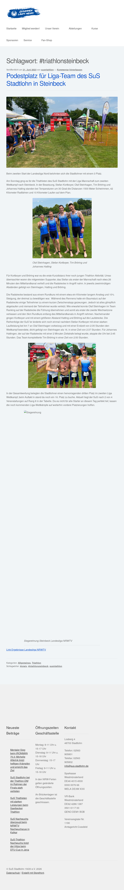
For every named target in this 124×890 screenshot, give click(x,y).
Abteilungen (75, 28)
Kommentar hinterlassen (69, 69)
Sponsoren (12, 40)
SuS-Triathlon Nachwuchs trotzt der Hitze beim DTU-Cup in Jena (19, 844)
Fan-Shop (46, 40)
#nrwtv (23, 666)
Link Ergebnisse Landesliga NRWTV (26, 649)
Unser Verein (52, 28)
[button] (89, 748)
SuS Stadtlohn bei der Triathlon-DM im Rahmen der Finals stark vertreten (20, 784)
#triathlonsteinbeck (38, 666)
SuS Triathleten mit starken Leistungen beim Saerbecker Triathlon (19, 804)
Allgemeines (24, 662)
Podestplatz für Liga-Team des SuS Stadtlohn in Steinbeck (53, 79)
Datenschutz (13, 872)
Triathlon (36, 662)
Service (28, 40)
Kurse (94, 28)
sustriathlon (47, 69)
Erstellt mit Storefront (33, 872)
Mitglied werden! (31, 28)
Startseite (11, 28)
